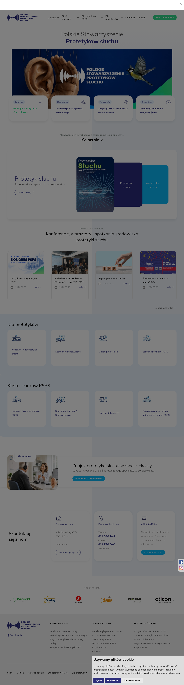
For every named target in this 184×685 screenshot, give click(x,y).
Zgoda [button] (99, 680)
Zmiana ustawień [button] (132, 680)
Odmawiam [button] (112, 680)
